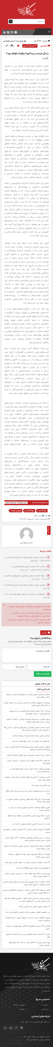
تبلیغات (22, 1009)
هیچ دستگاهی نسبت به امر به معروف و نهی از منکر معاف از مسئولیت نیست (27, 919)
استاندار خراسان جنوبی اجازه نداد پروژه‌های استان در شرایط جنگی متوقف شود (28, 696)
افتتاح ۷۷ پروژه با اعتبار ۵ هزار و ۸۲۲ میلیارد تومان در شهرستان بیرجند (26, 831)
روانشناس (42, 511)
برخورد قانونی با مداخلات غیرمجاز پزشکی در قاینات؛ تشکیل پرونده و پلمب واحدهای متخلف (28, 720)
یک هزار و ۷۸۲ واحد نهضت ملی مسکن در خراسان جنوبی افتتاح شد (28, 762)
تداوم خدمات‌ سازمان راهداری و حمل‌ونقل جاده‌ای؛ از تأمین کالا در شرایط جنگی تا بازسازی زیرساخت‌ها (27, 729)
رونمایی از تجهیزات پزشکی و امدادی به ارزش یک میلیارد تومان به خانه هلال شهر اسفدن (27, 704)
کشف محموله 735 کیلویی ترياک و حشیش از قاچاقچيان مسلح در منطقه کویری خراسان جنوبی (26, 891)
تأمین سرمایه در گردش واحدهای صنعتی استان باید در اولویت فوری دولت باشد (27, 778)
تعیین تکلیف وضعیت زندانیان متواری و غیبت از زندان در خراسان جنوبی (29, 809)
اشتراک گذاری (29, 46)
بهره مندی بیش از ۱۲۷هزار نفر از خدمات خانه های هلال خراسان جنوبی (29, 944)
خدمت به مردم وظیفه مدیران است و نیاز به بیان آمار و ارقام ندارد (28, 792)
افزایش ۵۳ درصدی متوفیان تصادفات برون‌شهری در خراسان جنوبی (28, 927)
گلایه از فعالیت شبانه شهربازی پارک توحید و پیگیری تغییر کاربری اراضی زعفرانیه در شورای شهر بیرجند (26, 883)
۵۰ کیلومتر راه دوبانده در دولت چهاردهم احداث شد (31, 741)
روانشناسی (30, 511)
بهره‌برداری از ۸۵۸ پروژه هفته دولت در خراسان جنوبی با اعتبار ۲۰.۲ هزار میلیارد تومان (27, 875)
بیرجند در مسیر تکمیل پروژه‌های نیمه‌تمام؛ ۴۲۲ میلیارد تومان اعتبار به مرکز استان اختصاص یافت (27, 839)
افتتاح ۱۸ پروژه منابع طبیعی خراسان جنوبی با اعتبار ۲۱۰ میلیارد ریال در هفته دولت (27, 847)
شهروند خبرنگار (19, 1004)
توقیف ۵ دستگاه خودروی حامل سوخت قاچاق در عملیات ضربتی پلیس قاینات (29, 855)
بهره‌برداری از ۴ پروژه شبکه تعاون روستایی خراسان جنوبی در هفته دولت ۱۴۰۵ (28, 800)
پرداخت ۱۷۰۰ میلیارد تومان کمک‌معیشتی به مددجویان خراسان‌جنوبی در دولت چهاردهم (29, 712)
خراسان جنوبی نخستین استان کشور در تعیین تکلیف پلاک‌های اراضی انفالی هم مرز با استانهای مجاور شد (27, 900)
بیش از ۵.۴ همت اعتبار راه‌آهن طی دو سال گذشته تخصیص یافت (28, 935)
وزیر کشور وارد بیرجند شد (40, 785)
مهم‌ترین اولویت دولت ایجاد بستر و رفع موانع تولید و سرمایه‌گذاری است (30, 770)
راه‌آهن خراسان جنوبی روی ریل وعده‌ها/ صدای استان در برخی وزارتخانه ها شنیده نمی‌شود (27, 748)
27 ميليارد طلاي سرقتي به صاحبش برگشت (34, 906)
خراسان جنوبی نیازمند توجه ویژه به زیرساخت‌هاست (31, 735)
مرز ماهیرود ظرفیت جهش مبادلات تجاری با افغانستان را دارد (27, 912)
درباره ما (45, 1004)
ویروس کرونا (16, 511)
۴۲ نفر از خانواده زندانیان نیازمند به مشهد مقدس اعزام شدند (27, 862)
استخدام (44, 1009)
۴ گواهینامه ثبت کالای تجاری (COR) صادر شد (33, 868)
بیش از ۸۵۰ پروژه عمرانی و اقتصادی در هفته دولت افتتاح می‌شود (29, 817)
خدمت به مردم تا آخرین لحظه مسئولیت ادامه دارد (31, 824)
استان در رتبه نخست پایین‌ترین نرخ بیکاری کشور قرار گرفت (28, 755)
